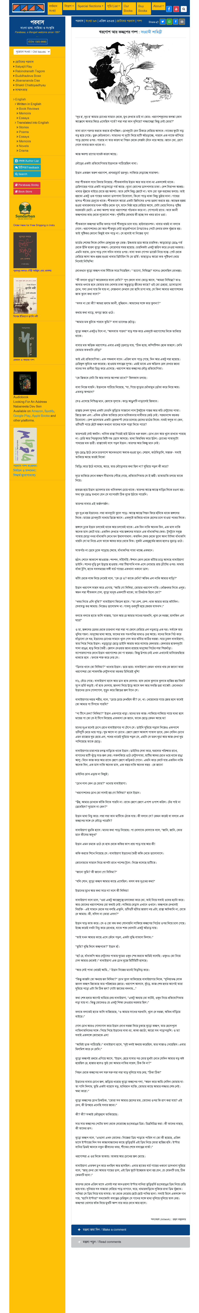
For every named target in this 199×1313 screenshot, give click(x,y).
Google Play (22, 416)
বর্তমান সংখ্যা (53, 8)
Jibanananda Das (27, 80)
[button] (130, 1230)
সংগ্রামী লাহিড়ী (151, 31)
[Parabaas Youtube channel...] (176, 9)
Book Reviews (29, 109)
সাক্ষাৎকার (21, 90)
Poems (24, 132)
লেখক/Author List (28, 161)
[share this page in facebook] (175, 22)
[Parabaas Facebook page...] (169, 9)
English (20, 99)
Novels (24, 146)
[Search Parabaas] (184, 9)
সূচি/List (112, 6)
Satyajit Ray (23, 66)
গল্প (139, 21)
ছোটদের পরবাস (24, 62)
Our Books (128, 8)
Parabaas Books (28, 185)
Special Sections (89, 6)
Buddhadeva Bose (28, 76)
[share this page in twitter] (163, 22)
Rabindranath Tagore (30, 71)
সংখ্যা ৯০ (91, 21)
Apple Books (41, 416)
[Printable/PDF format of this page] (182, 22)
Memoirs (25, 113)
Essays (24, 118)
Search (22, 174)
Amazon (37, 411)
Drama (23, 151)
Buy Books (142, 8)
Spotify (49, 411)
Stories (24, 127)
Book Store (25, 191)
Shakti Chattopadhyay (30, 85)
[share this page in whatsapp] (169, 22)
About (157, 6)
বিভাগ (68, 6)
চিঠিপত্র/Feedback (28, 167)
